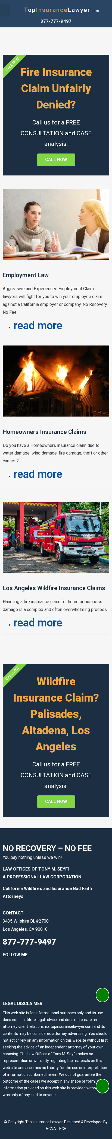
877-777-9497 (56, 21)
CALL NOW (56, 159)
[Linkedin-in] (24, 969)
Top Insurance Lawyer (44, 1122)
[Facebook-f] (8, 969)
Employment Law (26, 275)
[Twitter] (40, 969)
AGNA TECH (56, 1129)
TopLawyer (61, 10)
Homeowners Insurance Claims (44, 431)
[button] (5, 10)
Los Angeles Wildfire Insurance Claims (54, 588)
